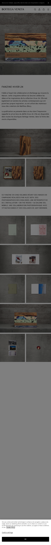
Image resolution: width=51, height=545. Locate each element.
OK (25, 539)
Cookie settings (7, 533)
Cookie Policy (11, 527)
